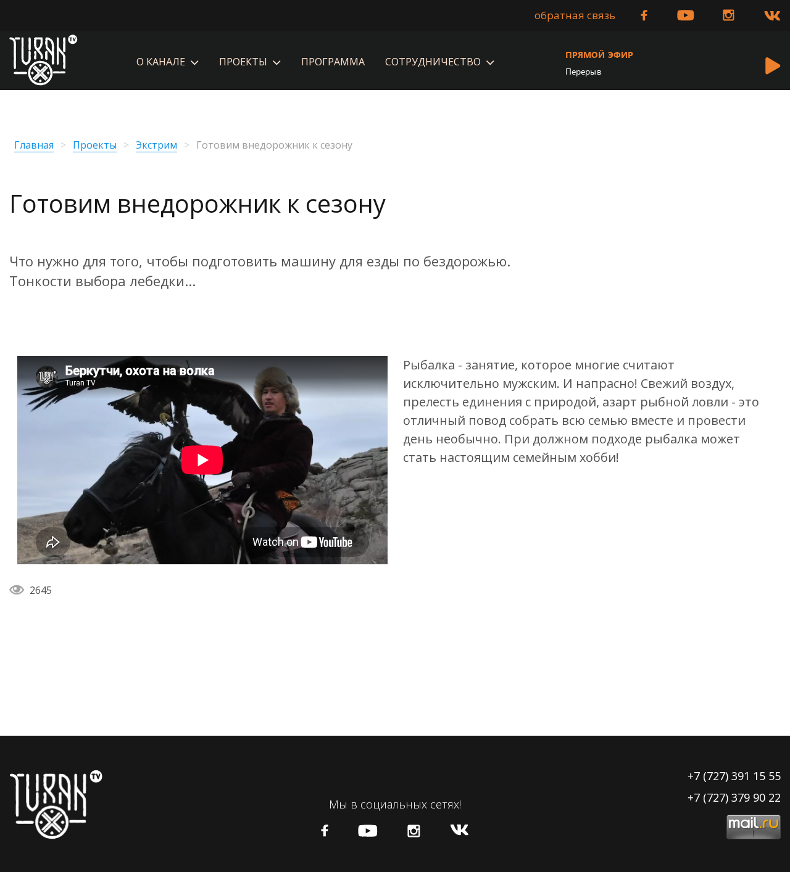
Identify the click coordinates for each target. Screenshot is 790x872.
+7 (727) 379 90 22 (734, 797)
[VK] (772, 16)
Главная (34, 145)
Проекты (95, 145)
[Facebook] (644, 15)
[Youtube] (685, 15)
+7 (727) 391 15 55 (734, 775)
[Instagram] (728, 15)
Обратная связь (574, 15)
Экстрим (156, 145)
